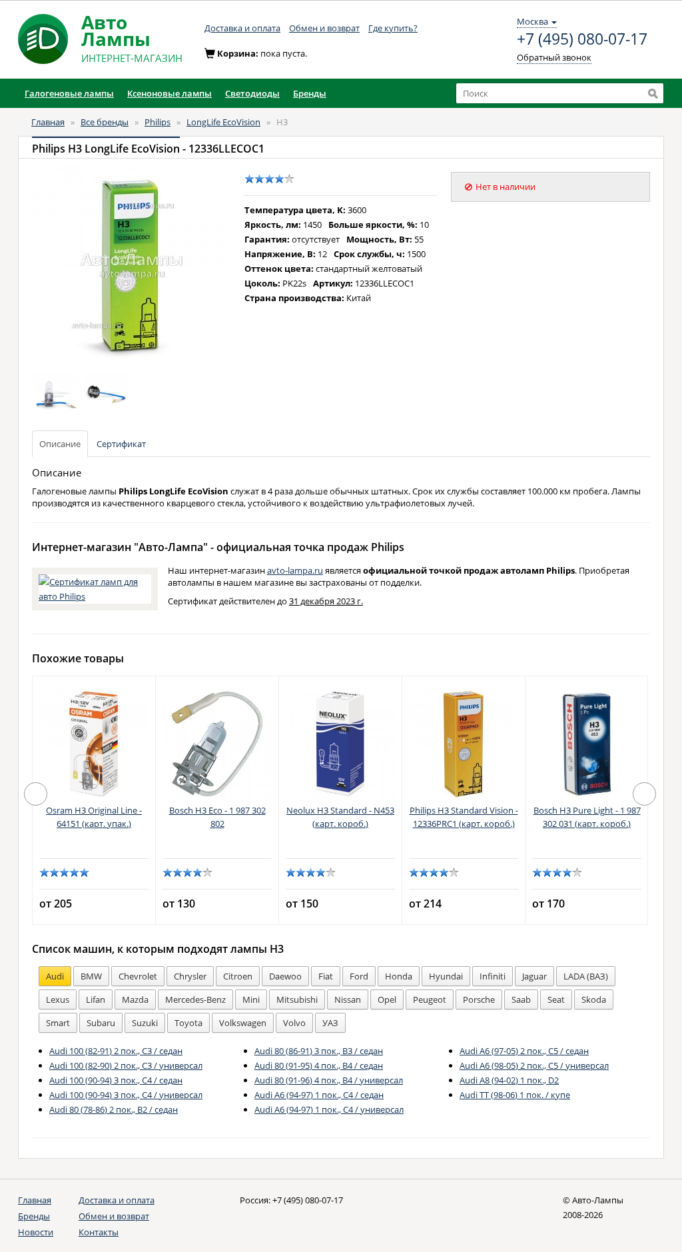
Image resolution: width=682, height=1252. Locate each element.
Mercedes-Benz (195, 999)
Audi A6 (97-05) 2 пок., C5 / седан (524, 1051)
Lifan (95, 999)
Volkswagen (242, 1023)
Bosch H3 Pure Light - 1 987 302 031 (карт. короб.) (587, 817)
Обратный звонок (554, 57)
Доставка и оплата (242, 28)
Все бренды (105, 122)
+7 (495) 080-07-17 (582, 39)
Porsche (479, 999)
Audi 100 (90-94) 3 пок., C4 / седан (115, 1080)
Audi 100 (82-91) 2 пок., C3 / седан (115, 1051)
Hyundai (446, 976)
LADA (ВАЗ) (585, 976)
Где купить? (393, 28)
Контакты (99, 1232)
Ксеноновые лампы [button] (169, 93)
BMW (91, 976)
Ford (359, 976)
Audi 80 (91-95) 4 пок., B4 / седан (318, 1065)
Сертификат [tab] (121, 444)
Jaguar (534, 976)
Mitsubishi (297, 999)
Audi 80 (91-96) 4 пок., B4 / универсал (328, 1080)
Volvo (294, 1023)
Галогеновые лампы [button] (69, 93)
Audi (55, 976)
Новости (35, 1232)
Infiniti (493, 976)
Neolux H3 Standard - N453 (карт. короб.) (340, 817)
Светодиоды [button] (252, 93)
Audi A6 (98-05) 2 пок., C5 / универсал (534, 1065)
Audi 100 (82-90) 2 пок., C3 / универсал (125, 1065)
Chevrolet (138, 976)
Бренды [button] (309, 93)
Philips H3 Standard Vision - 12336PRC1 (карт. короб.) (464, 817)
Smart (58, 1023)
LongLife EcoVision (223, 122)
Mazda (135, 999)
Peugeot (429, 999)
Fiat (325, 976)
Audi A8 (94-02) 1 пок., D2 (509, 1080)
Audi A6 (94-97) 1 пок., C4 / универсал (329, 1109)
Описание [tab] (60, 444)
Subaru (101, 1023)
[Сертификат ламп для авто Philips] (95, 588)
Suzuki (145, 1023)
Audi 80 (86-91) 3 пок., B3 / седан (318, 1051)
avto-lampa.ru (295, 570)
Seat (556, 999)
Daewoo (285, 976)
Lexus (57, 999)
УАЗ (330, 1023)
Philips (157, 122)
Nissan (347, 999)
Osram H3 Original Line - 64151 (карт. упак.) (94, 817)
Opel (387, 999)
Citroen (237, 976)
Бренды (34, 1216)
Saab (521, 999)
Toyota (188, 1023)
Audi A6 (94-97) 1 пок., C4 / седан (319, 1095)
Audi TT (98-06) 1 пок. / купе (515, 1095)
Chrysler (190, 976)
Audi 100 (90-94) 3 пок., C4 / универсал (125, 1095)
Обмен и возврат (324, 28)
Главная (48, 122)
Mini (251, 999)
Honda (398, 976)
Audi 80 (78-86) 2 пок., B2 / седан (113, 1109)
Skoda (593, 999)
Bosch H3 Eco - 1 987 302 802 (217, 817)
